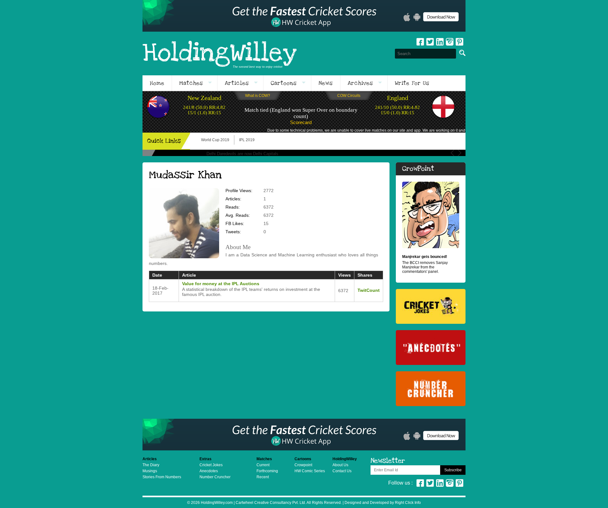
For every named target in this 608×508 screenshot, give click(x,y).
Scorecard (301, 122)
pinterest (459, 42)
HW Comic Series (309, 471)
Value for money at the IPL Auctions (220, 283)
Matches (191, 83)
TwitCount (369, 290)
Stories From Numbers (161, 477)
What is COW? (257, 95)
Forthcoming (267, 471)
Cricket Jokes (211, 465)
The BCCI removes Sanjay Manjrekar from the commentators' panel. (425, 264)
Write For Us (412, 83)
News (326, 83)
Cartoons (284, 83)
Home (157, 83)
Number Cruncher (215, 477)
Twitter (430, 42)
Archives (360, 83)
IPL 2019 (247, 140)
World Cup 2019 (215, 140)
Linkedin (440, 42)
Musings (149, 471)
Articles (237, 83)
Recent (262, 477)
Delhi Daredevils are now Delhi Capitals (242, 153)
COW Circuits (348, 95)
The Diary (150, 465)
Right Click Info (407, 502)
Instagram (449, 42)
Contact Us (342, 471)
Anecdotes (209, 471)
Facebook (420, 42)
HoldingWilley (219, 53)
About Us (340, 465)
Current (262, 465)
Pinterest (459, 483)
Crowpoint (303, 465)
